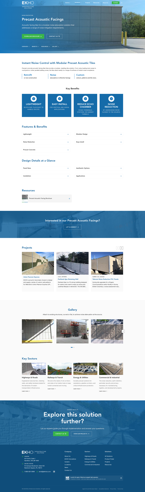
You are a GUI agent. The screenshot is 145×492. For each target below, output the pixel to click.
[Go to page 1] (72, 347)
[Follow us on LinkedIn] (54, 471)
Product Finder (109, 459)
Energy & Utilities (90, 462)
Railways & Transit (90, 459)
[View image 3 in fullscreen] (107, 331)
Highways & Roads (90, 456)
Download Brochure (32, 36)
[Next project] (121, 247)
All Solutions (108, 456)
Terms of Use (120, 488)
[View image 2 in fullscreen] (72, 331)
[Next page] (123, 331)
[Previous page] (21, 331)
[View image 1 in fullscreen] (38, 331)
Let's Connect (71, 227)
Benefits (34, 46)
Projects (87, 2)
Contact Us (60, 433)
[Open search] (121, 2)
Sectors (67, 2)
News (66, 467)
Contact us (53, 36)
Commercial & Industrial (92, 464)
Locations (68, 464)
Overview (25, 46)
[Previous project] (117, 247)
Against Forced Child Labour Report (90, 488)
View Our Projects (80, 433)
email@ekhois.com (45, 471)
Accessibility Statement (104, 488)
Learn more (26, 391)
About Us (105, 2)
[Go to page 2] (73, 347)
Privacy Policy (113, 488)
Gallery (54, 46)
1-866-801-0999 (29, 471)
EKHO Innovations (70, 459)
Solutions (77, 2)
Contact (115, 2)
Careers (67, 462)
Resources (96, 2)
